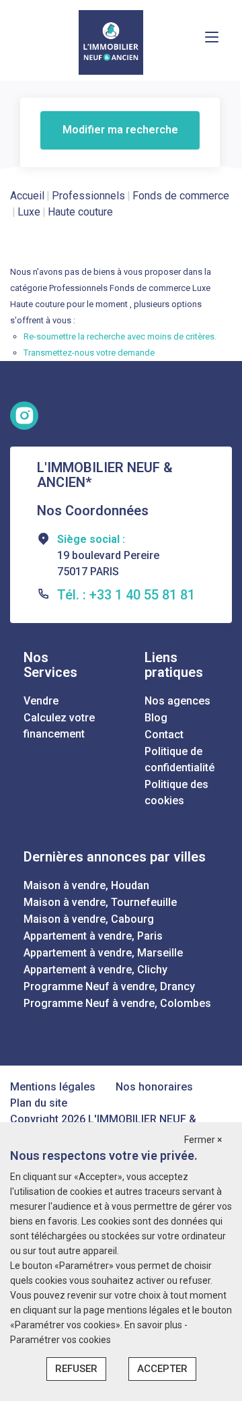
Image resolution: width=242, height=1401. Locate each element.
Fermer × (203, 1139)
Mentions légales (52, 1086)
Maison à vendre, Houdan (86, 885)
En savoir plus (154, 1324)
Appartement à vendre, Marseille (103, 952)
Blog (156, 717)
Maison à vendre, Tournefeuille (100, 902)
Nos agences (177, 700)
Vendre (41, 700)
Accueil (27, 195)
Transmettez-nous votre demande (89, 353)
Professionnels (88, 195)
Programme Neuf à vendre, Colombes (117, 1003)
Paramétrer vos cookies (60, 1339)
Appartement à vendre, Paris (93, 936)
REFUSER (76, 1369)
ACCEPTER (162, 1369)
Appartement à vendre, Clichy (95, 969)
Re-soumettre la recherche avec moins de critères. (120, 336)
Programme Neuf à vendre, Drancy (109, 986)
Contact (164, 734)
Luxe (28, 211)
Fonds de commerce (180, 195)
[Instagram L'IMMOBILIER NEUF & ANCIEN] (24, 415)
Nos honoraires (154, 1086)
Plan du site (38, 1103)
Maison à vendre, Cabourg (89, 919)
